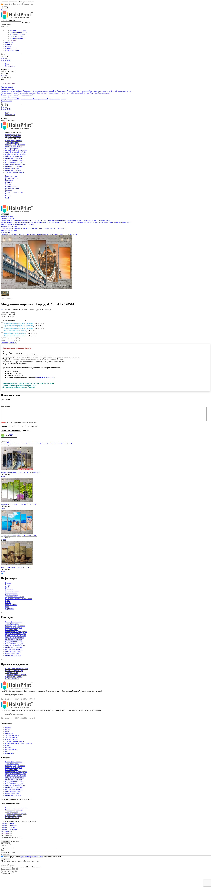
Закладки (8, 190)
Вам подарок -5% (7, 873)
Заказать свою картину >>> (44, 377)
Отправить (5, 859)
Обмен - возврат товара (14, 192)
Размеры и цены (7, 87)
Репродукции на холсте (18, 32)
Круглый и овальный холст (121, 91)
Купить (3, 476)
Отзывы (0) (13, 343)
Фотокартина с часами (9, 95)
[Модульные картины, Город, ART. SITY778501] (36, 288)
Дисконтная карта (12, 50)
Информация (10, 83)
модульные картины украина (56, 443)
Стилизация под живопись (43, 91)
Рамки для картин (16, 36)
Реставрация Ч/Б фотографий (78, 91)
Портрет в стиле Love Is (63, 93)
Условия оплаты (11, 593)
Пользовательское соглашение (16, 669)
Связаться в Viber (7, 823)
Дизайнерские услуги (18, 30)
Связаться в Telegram (8, 825)
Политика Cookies (12, 679)
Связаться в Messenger (9, 829)
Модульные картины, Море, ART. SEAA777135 (19, 536)
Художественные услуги (56, 99)
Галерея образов (11, 605)
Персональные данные (13, 677)
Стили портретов (7, 89)
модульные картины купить (34, 443)
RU (2, 8)
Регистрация (10, 66)
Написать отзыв (28, 310)
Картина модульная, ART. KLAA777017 (16, 567)
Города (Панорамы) (33, 234)
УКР (2, 27)
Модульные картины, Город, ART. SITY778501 (60, 234)
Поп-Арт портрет (59, 91)
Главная (4, 234)
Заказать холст (6, 101)
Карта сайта (9, 609)
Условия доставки (12, 591)
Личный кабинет (11, 178)
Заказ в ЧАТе (14, 338)
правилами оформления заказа (31, 857)
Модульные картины (17, 34)
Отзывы (8, 196)
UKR (6, 8)
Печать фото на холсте (9, 91)
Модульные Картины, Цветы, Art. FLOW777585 (19, 504)
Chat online (14, 40)
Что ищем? (26, 22)
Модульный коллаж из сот (100, 93)
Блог (7, 607)
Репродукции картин (9, 99)
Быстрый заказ (6, 831)
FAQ (7, 198)
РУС (7, 27)
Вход (7, 64)
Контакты (9, 42)
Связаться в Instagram (9, 827)
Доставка (8, 44)
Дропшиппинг (10, 48)
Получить (4, 6)
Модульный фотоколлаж (27, 93)
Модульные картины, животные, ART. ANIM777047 (20, 472)
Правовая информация (14, 664)
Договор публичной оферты (15, 675)
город (70, 443)
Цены (7, 601)
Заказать (4, 10)
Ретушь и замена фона (9, 93)
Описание (4, 343)
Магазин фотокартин (9, 97)
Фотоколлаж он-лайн (17, 38)
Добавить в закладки (44, 310)
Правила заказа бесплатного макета (18, 599)
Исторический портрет (81, 93)
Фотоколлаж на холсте (45, 93)
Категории (7, 617)
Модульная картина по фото (99, 91)
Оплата (8, 46)
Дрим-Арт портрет (25, 91)
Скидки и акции (11, 595)
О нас (7, 194)
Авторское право (11, 673)
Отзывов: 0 (16, 310)
